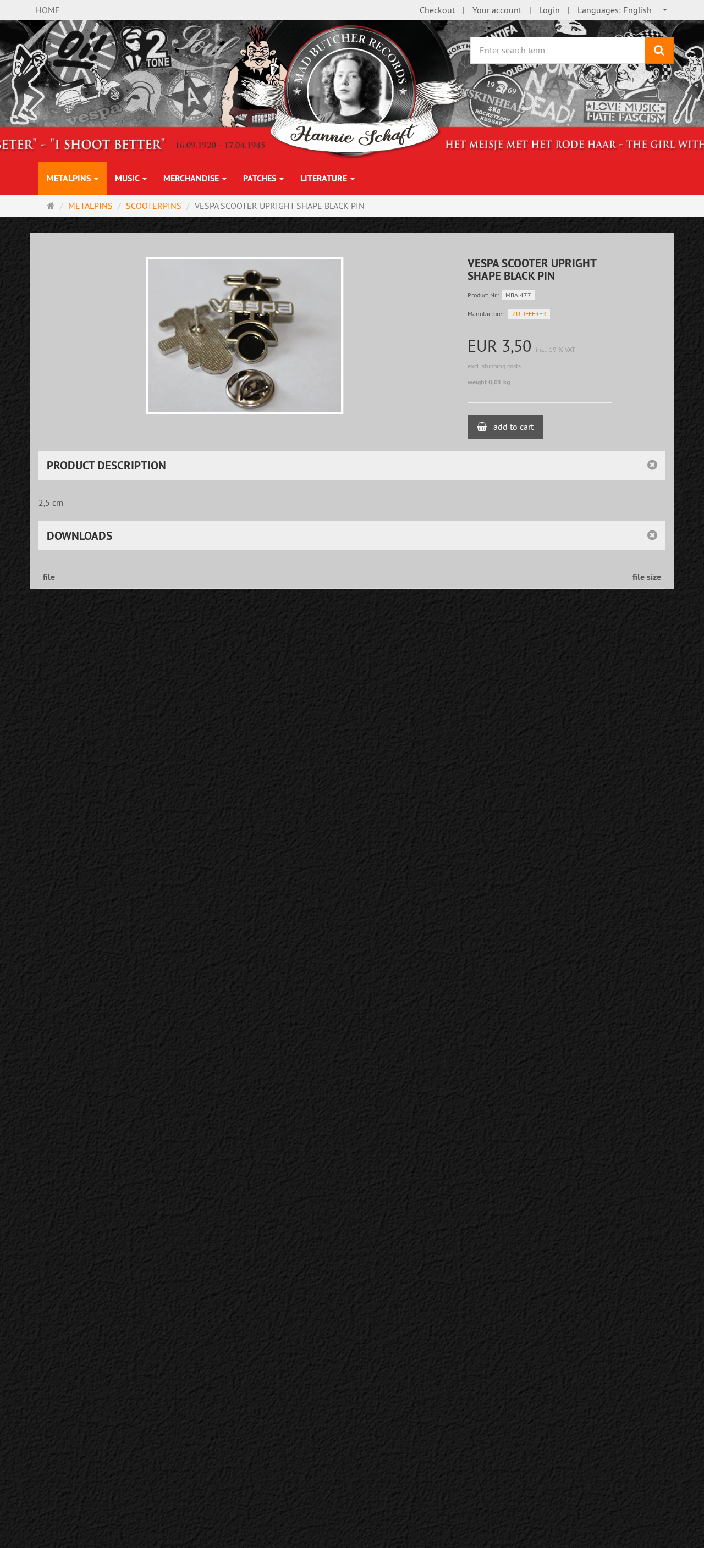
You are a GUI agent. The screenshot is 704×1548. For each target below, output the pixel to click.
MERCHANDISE (192, 178)
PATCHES (260, 178)
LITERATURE (324, 178)
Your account (496, 9)
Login (549, 9)
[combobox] (623, 10)
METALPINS (70, 178)
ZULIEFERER (529, 313)
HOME (48, 9)
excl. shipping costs (494, 366)
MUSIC (128, 178)
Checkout (437, 9)
